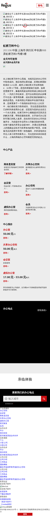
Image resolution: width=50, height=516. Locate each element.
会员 (2, 426)
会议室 (2, 413)
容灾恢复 (3, 423)
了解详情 (8, 173)
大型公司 (3, 445)
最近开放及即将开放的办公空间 (12, 467)
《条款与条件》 (6, 502)
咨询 (25, 514)
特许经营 (3, 433)
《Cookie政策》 (6, 504)
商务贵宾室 (4, 416)
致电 (40, 5)
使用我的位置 (9, 404)
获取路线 (41, 310)
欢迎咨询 (3, 491)
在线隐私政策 (5, 499)
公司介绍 (3, 459)
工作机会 (3, 462)
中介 (2, 430)
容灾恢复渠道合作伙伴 (9, 436)
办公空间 (3, 411)
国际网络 (3, 464)
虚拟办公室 (4, 421)
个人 (2, 440)
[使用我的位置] (5, 399)
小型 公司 (4, 443)
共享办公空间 (5, 418)
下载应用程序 (5, 494)
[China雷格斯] (6, 3)
